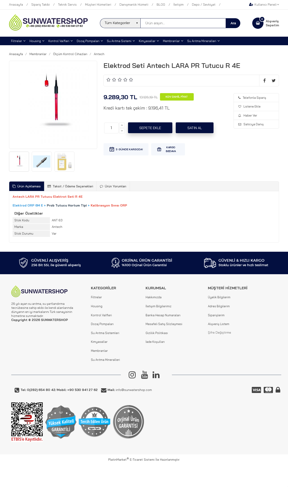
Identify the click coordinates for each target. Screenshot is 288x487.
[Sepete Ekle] (150, 127)
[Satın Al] (195, 127)
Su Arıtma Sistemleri (105, 333)
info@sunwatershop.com (130, 390)
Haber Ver (250, 115)
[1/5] (108, 79)
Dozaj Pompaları (102, 324)
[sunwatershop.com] (48, 29)
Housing (96, 306)
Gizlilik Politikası (157, 333)
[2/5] (111, 79)
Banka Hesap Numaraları (163, 315)
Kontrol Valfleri (101, 315)
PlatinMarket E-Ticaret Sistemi (131, 460)
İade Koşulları (155, 341)
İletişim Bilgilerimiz (158, 306)
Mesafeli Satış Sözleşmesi (164, 324)
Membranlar (99, 350)
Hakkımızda (154, 297)
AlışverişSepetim (272, 23)
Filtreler (96, 297)
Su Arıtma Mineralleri (105, 359)
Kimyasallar (99, 341)
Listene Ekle (252, 106)
